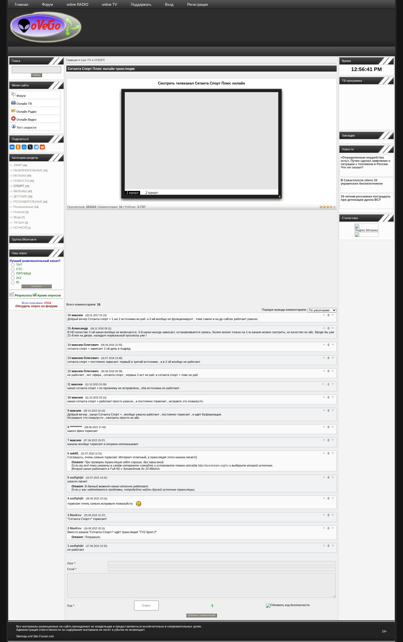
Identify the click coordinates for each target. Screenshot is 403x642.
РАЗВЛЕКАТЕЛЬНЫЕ (27, 170)
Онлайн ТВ (24, 103)
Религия (19, 212)
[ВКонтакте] (12, 147)
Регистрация (197, 4)
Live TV (86, 60)
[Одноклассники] (18, 147)
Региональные (23, 206)
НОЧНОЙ (20, 227)
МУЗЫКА (19, 175)
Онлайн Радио (26, 111)
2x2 (18, 277)
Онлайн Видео (26, 119)
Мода (17, 217)
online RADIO (77, 4)
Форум (47, 4)
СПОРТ (18, 186)
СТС (19, 269)
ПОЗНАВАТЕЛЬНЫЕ (27, 201)
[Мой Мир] (24, 147)
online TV (109, 4)
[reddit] (42, 147)
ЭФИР (17, 165)
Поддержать (141, 4)
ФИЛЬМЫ (20, 191)
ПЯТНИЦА (23, 273)
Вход (169, 4)
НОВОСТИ (21, 180)
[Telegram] (36, 147)
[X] (30, 147)
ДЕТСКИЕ (20, 196)
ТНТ (19, 264)
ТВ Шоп (18, 222)
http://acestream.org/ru (213, 465)
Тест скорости (26, 127)
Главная (21, 4)
